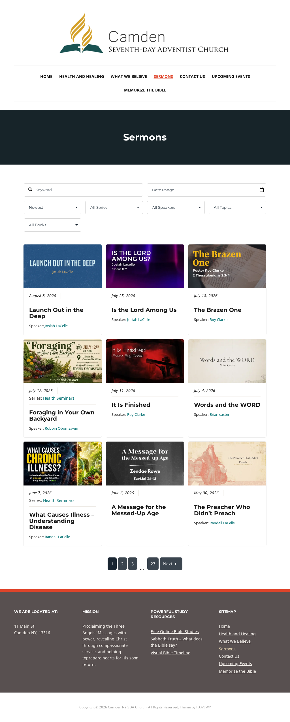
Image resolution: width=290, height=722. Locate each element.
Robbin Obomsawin (61, 428)
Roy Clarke (218, 319)
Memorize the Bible (145, 90)
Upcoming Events (231, 76)
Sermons (163, 76)
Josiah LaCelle (56, 325)
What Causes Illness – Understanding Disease (61, 521)
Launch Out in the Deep (56, 313)
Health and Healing (81, 76)
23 (153, 563)
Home (46, 76)
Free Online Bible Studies (175, 631)
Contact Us (192, 76)
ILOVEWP (203, 707)
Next (167, 563)
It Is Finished (131, 404)
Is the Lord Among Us (144, 309)
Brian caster (219, 414)
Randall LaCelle (57, 536)
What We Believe (129, 76)
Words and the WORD (227, 404)
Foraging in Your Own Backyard (62, 415)
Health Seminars (58, 398)
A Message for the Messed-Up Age (139, 510)
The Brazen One (218, 309)
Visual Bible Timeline (170, 652)
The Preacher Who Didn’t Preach (222, 510)
